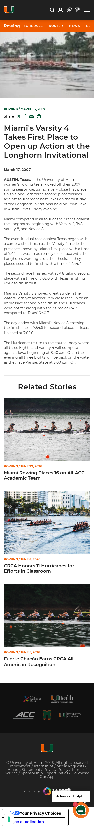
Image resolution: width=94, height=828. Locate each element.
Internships (44, 766)
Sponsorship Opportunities (45, 773)
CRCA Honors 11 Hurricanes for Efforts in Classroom (39, 568)
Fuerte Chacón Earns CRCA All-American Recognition (39, 661)
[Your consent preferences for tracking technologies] (9, 819)
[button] (87, 10)
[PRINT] (38, 116)
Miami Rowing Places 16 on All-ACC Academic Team (44, 475)
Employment (20, 766)
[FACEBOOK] (24, 116)
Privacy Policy (56, 769)
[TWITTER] (18, 116)
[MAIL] (30, 116)
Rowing (12, 26)
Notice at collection (25, 821)
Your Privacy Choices (40, 813)
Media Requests (71, 766)
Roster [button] (56, 26)
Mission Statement (24, 769)
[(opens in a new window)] (32, 699)
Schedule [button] (33, 26)
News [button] (74, 26)
